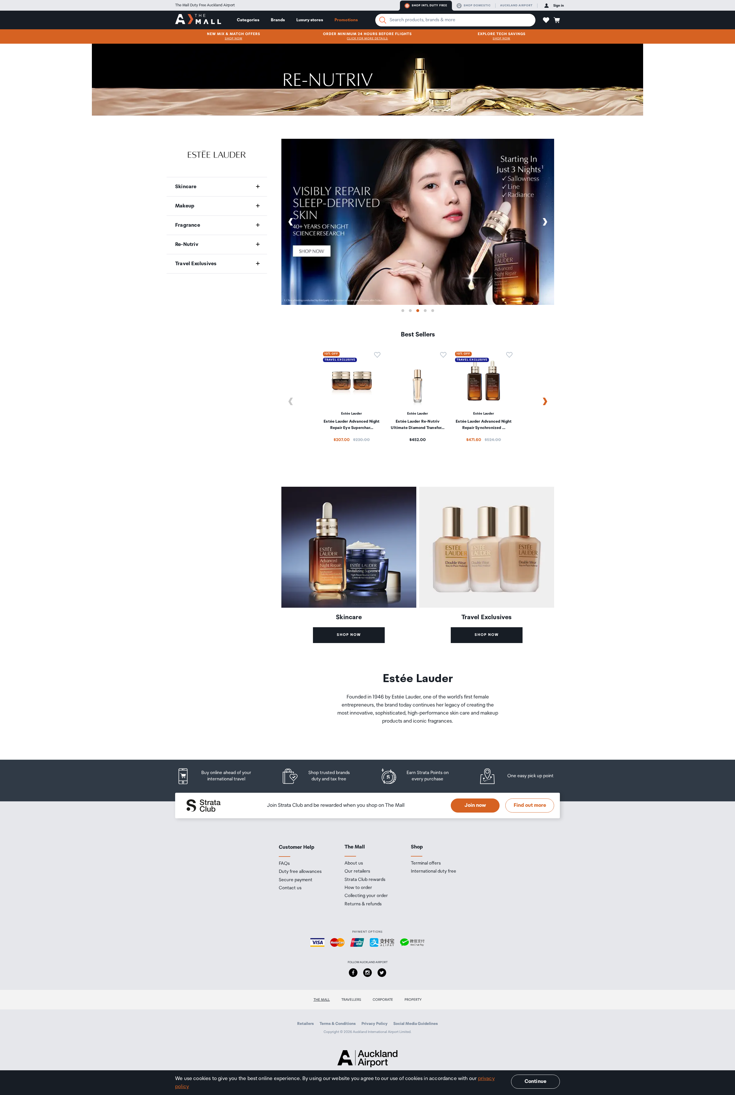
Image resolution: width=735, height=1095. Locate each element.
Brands (278, 20)
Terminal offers (426, 863)
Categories (248, 20)
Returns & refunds (363, 904)
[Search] (382, 20)
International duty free (433, 871)
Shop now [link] (349, 635)
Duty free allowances (300, 871)
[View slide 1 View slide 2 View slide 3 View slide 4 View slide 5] (417, 222)
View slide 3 (417, 310)
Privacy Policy (374, 1023)
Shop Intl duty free (429, 5)
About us (354, 863)
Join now (475, 805)
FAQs (284, 863)
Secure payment (295, 880)
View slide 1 (402, 310)
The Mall (322, 1000)
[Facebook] (353, 972)
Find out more (530, 805)
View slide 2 (410, 310)
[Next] (545, 221)
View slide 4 (425, 310)
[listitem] (219, 776)
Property (413, 1000)
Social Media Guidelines (415, 1023)
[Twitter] (382, 972)
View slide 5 (432, 310)
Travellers (351, 1000)
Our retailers (357, 871)
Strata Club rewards (365, 879)
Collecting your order (366, 895)
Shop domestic (477, 5)
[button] (546, 20)
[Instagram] (367, 972)
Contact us (290, 888)
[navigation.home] (198, 20)
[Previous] (290, 221)
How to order (358, 887)
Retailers (305, 1023)
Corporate (383, 1000)
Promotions (346, 20)
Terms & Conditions (338, 1023)
